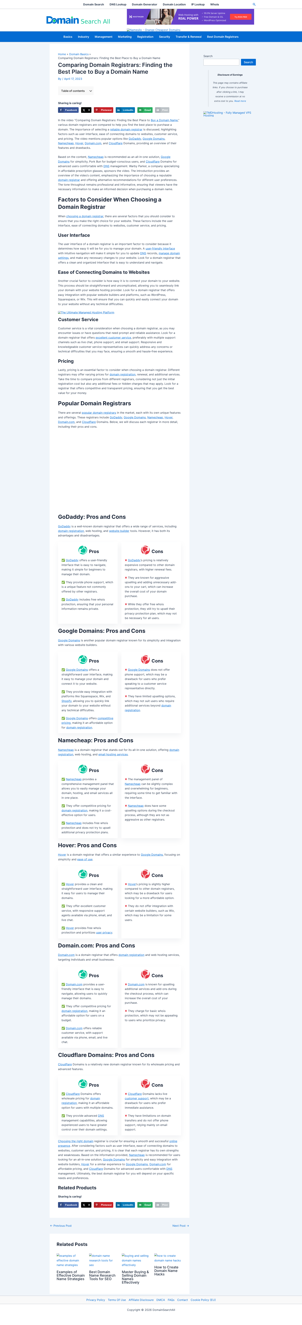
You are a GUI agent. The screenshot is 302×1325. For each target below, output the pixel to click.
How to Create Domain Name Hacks (166, 1270)
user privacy (104, 932)
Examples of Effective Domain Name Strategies (71, 1275)
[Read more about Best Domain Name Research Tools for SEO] (103, 1260)
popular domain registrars (99, 412)
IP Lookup (198, 4)
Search (208, 56)
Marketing (125, 36)
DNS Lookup (118, 4)
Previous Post (61, 1225)
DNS (106, 166)
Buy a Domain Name (164, 120)
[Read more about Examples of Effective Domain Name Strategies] (71, 1260)
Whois (214, 4)
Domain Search (93, 4)
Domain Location (174, 4)
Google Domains (154, 138)
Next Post (180, 1225)
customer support (137, 1098)
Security (164, 36)
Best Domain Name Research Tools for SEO (102, 1275)
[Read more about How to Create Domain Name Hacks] (168, 1258)
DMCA (160, 1300)
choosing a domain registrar (84, 216)
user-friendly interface (160, 248)
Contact (182, 1300)
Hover (79, 143)
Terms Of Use (117, 1300)
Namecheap (66, 143)
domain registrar (69, 180)
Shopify (66, 701)
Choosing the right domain (75, 1141)
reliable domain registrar (126, 129)
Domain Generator (144, 4)
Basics (67, 36)
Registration (145, 36)
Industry (83, 36)
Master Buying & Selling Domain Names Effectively (135, 1277)
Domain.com (93, 143)
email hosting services (113, 754)
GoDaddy (135, 138)
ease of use (84, 859)
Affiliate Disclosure (141, 1300)
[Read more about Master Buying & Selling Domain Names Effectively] (136, 1260)
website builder (119, 531)
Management (103, 36)
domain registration (122, 374)
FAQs (171, 1300)
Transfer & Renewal (189, 36)
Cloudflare (116, 143)
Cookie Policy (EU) (203, 1300)
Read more (240, 101)
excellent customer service (113, 337)
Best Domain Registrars (223, 36)
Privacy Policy (95, 1300)
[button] (254, 4)
